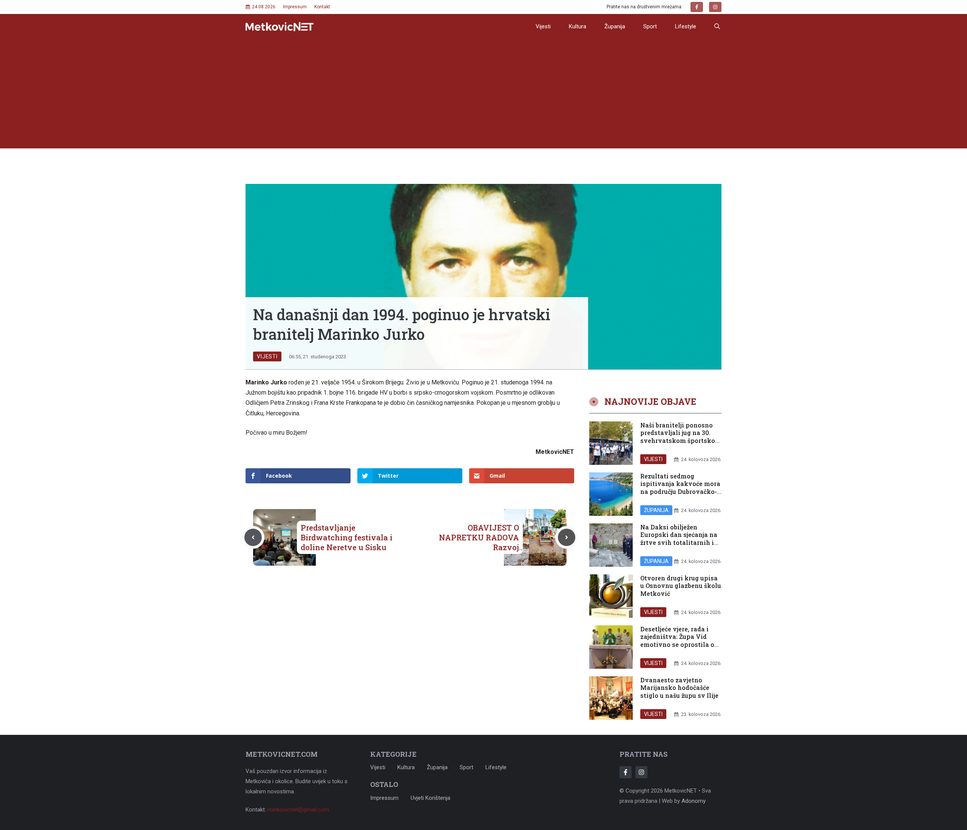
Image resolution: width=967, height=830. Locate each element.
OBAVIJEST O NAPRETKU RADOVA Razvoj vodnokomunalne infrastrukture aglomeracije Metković (475, 552)
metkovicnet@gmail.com (298, 809)
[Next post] (566, 537)
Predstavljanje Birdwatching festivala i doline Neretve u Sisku (346, 537)
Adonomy (693, 801)
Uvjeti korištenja (430, 798)
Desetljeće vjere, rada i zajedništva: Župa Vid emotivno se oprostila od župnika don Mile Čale (679, 640)
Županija (614, 26)
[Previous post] (253, 537)
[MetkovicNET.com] (280, 26)
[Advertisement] (483, 95)
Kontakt (322, 6)
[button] (717, 26)
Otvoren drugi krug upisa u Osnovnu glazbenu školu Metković (680, 586)
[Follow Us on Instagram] (641, 772)
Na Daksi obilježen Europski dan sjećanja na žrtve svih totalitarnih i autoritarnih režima (678, 538)
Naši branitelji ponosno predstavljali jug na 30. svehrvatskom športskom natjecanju (680, 436)
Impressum (295, 6)
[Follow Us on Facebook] (625, 772)
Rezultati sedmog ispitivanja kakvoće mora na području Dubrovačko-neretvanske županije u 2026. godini (680, 491)
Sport (650, 26)
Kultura (577, 26)
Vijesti (543, 26)
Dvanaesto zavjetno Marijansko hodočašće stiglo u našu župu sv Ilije (679, 688)
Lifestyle (685, 26)
